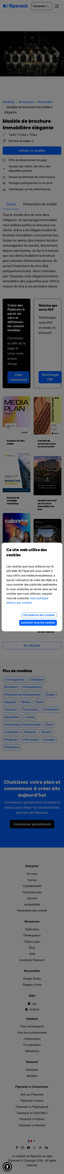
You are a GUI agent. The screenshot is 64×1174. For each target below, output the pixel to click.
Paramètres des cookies (39, 615)
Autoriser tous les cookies (38, 622)
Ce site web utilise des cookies (26, 552)
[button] (7, 1166)
